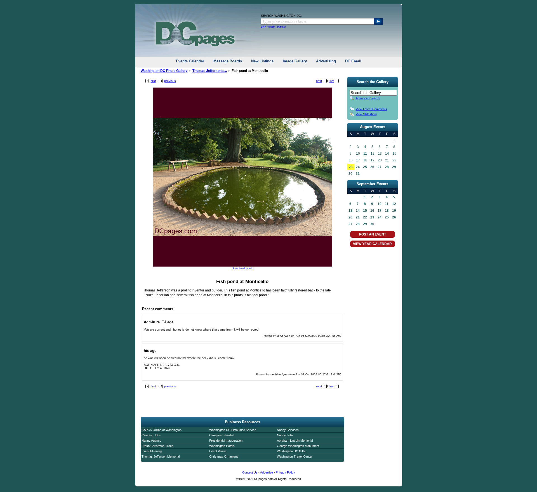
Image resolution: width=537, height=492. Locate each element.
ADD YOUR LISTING (273, 27)
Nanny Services (288, 430)
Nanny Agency (151, 440)
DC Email (353, 61)
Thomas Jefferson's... (209, 71)
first (153, 81)
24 (358, 167)
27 (379, 167)
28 (387, 167)
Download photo (242, 268)
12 (394, 204)
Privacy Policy (285, 472)
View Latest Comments (371, 109)
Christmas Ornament (223, 456)
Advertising (326, 61)
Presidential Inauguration (225, 440)
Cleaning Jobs (151, 435)
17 (379, 211)
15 (365, 211)
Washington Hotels (222, 446)
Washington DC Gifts (291, 451)
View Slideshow (366, 114)
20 (350, 217)
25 (365, 167)
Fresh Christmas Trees (157, 446)
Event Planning (152, 451)
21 (358, 217)
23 (351, 167)
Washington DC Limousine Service (232, 430)
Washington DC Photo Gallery (164, 71)
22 (365, 217)
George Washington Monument (298, 446)
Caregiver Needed (221, 435)
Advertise (266, 472)
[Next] (242, 265)
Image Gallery (295, 61)
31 (358, 174)
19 (394, 211)
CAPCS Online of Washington (162, 430)
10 (379, 204)
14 (358, 211)
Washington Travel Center (294, 456)
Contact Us (250, 472)
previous (170, 81)
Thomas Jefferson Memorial (161, 456)
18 (387, 211)
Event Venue (217, 451)
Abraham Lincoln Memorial (295, 440)
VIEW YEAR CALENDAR (372, 244)
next (319, 81)
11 (386, 204)
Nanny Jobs (285, 435)
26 (372, 167)
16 (372, 211)
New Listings (262, 61)
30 (350, 174)
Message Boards (227, 61)
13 (350, 211)
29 (394, 167)
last (331, 81)
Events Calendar (190, 61)
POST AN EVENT (372, 234)
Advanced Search (368, 98)
